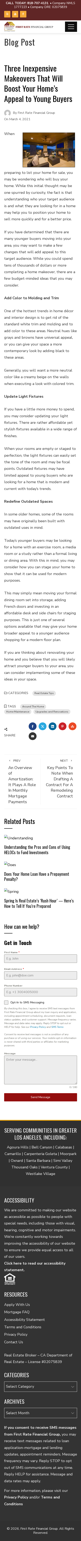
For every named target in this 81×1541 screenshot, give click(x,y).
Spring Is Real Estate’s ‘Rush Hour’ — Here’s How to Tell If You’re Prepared (39, 903)
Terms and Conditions (22, 1327)
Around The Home (33, 706)
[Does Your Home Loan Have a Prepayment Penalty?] (10, 864)
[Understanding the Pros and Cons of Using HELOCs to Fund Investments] (18, 837)
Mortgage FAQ (16, 1312)
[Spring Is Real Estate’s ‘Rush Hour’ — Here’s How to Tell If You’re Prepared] (11, 891)
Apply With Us (17, 1304)
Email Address (14, 969)
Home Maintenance (17, 711)
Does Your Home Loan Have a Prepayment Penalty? (36, 876)
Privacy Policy (38, 1027)
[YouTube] (15, 14)
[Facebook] (23, 14)
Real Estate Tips (44, 693)
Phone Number (13, 985)
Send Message (40, 1097)
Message (10, 1053)
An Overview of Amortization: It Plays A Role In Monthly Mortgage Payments (22, 782)
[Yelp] (7, 14)
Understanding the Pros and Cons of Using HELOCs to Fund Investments (37, 849)
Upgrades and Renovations (52, 711)
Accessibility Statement (24, 1319)
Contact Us (13, 1342)
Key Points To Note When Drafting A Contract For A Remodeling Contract (59, 779)
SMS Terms (57, 1027)
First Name (12, 952)
